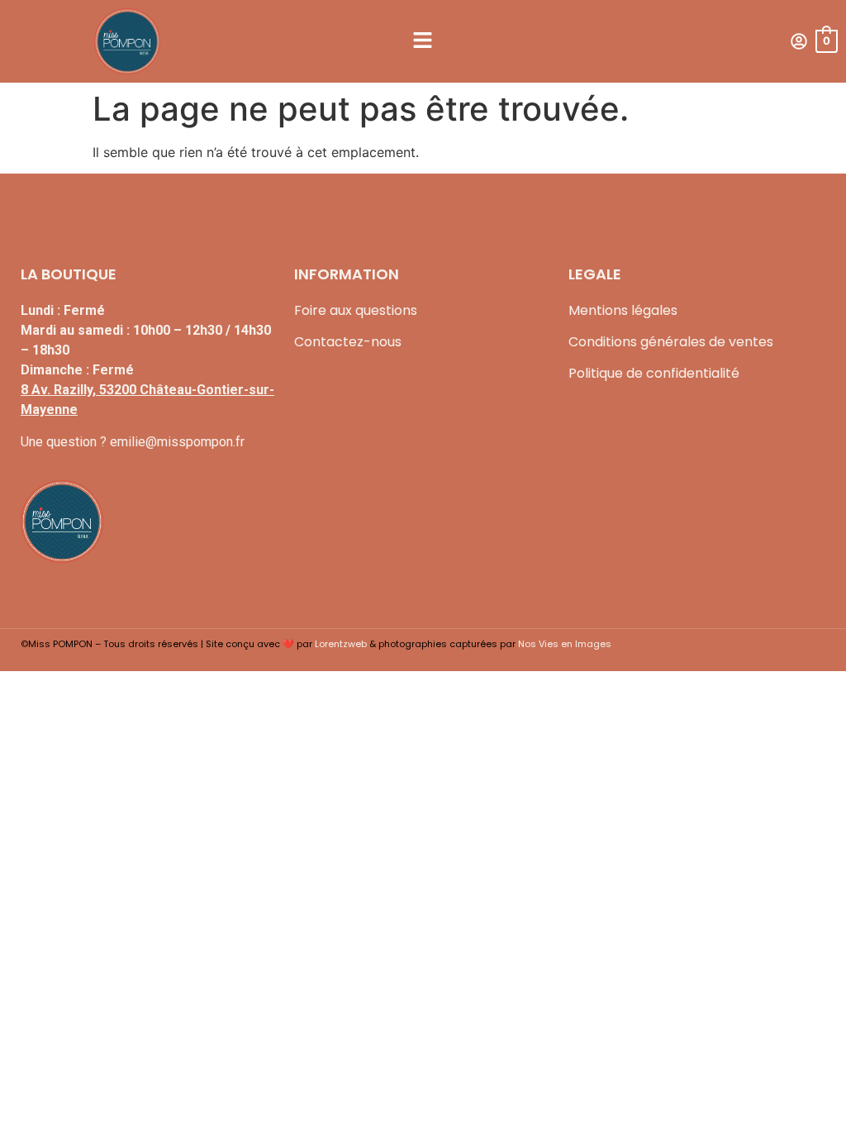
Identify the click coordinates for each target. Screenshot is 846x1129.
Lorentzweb (341, 643)
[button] (423, 41)
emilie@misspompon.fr (177, 442)
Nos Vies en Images (564, 643)
